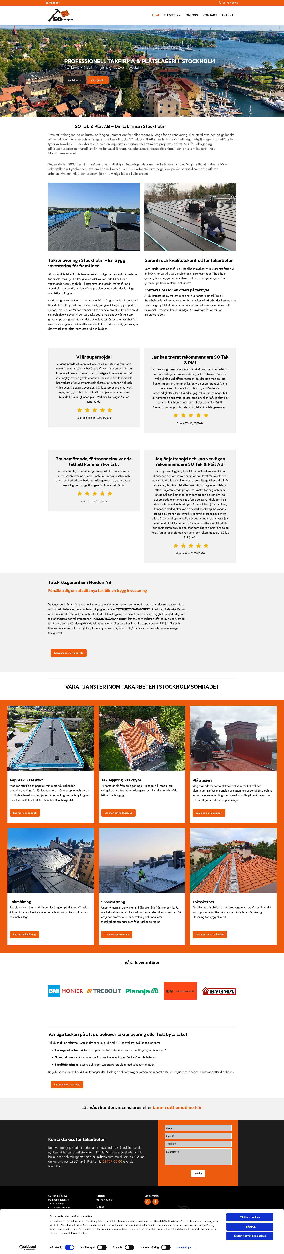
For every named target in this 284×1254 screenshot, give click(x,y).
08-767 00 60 (104, 1199)
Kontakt (210, 15)
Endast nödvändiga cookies (250, 1235)
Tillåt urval (250, 1226)
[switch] (102, 1247)
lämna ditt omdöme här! (178, 1107)
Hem (155, 15)
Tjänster (171, 15)
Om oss (192, 15)
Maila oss (53, 2)
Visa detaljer (184, 1247)
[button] (75, 80)
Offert (227, 15)
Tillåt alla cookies (250, 1217)
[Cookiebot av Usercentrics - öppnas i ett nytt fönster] (27, 1247)
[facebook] (155, 1201)
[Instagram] (147, 1201)
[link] (172, 15)
